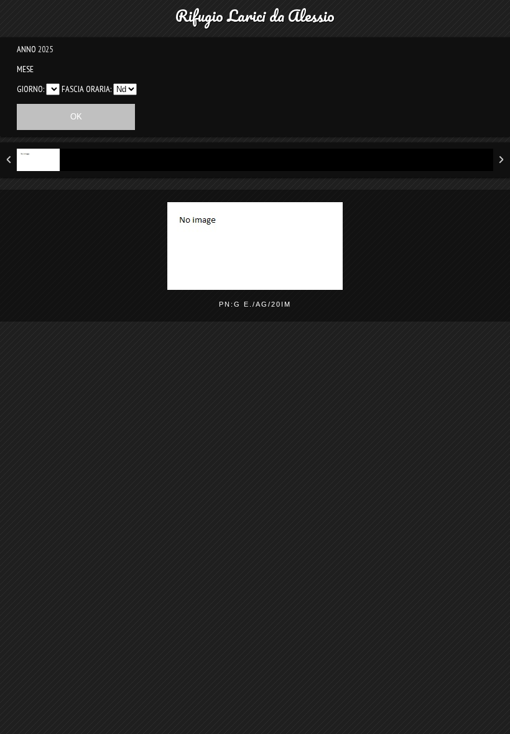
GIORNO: (30, 89)
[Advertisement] (255, 427)
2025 (45, 49)
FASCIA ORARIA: (86, 89)
